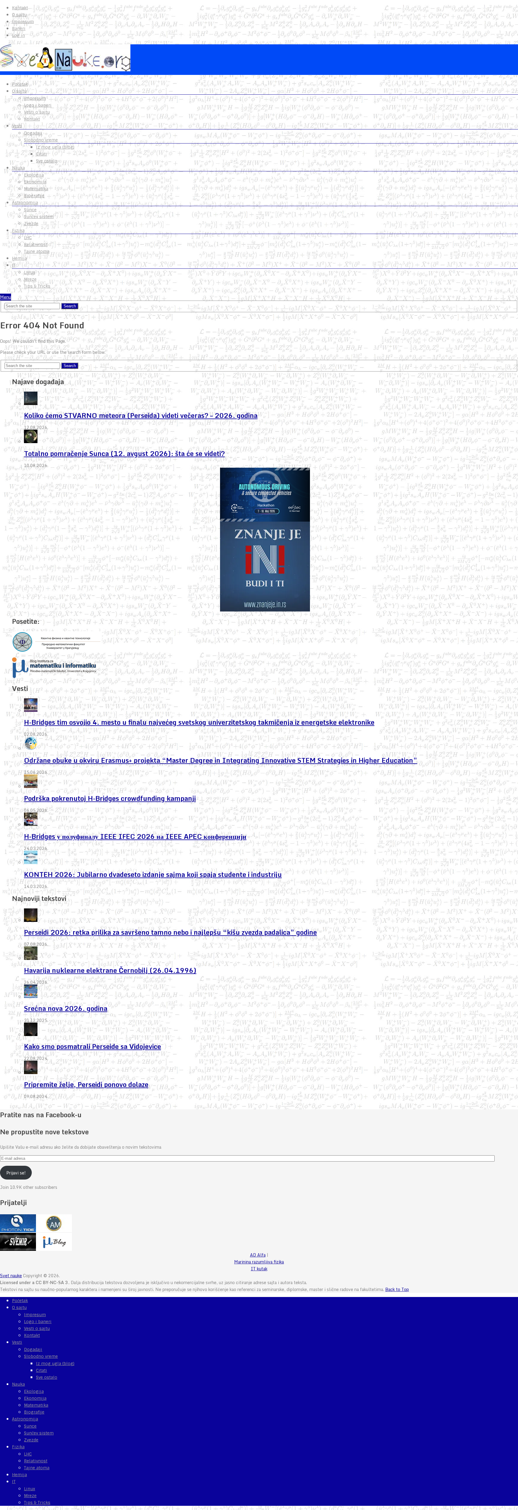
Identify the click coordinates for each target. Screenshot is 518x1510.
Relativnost (35, 244)
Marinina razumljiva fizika (259, 1261)
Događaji (33, 133)
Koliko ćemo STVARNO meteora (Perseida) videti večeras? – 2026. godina (141, 415)
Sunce (30, 209)
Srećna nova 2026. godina (65, 1008)
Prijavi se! (16, 1172)
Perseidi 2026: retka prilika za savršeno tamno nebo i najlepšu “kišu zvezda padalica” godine (170, 932)
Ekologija (34, 175)
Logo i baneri (38, 105)
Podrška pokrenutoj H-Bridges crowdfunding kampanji (110, 798)
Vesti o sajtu (37, 112)
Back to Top (397, 1289)
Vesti (17, 126)
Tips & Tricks (37, 286)
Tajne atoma (36, 251)
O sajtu (19, 14)
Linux (29, 272)
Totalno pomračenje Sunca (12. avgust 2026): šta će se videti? (124, 453)
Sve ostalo (46, 161)
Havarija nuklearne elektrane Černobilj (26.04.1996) (110, 970)
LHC (28, 237)
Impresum (23, 21)
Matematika (36, 188)
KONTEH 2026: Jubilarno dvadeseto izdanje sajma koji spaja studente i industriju (153, 874)
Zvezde (31, 223)
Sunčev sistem (39, 216)
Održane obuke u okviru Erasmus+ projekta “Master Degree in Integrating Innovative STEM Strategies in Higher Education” (220, 760)
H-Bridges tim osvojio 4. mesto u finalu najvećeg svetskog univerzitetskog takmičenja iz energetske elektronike (199, 722)
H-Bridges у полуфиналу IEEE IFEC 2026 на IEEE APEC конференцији (135, 836)
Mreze (30, 279)
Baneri (18, 28)
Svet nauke (11, 1275)
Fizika (18, 230)
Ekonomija (35, 182)
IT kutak (259, 1268)
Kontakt (20, 7)
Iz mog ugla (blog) (55, 147)
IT (14, 265)
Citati (41, 154)
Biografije (34, 195)
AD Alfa (258, 1254)
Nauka (18, 167)
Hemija (19, 258)
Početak (20, 84)
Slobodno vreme (41, 140)
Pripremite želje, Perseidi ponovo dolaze (86, 1084)
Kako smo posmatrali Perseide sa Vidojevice (92, 1046)
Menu (5, 297)
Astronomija (25, 202)
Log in (18, 35)
